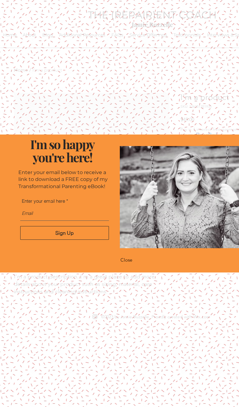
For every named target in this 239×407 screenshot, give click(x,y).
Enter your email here (43, 201)
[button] (126, 260)
